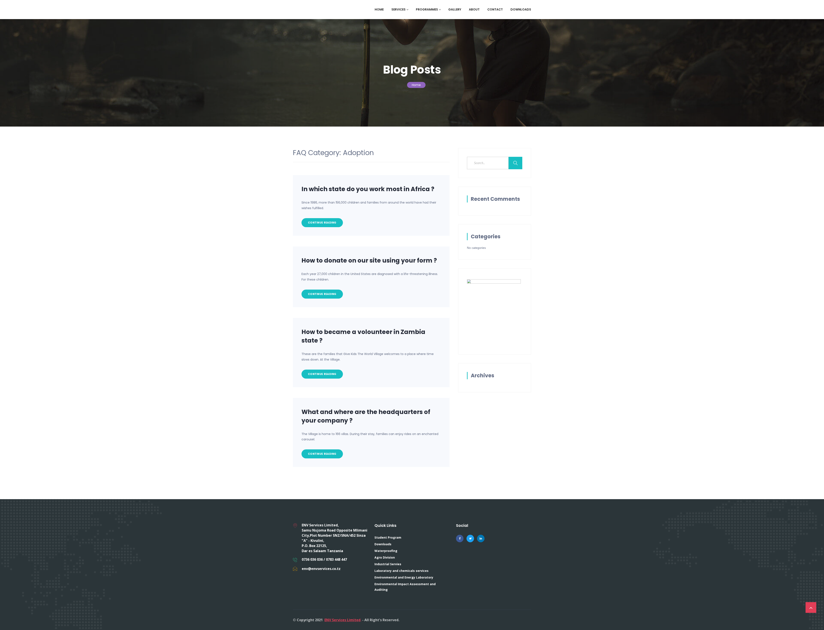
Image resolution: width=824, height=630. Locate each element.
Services (398, 9)
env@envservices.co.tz (321, 568)
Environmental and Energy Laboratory (403, 577)
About (474, 9)
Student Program (387, 537)
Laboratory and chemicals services (401, 571)
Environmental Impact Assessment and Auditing (405, 587)
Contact (495, 9)
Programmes (427, 9)
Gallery (454, 9)
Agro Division (384, 557)
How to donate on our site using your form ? (369, 260)
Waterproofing (385, 551)
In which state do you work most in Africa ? (367, 189)
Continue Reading (322, 222)
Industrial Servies (387, 564)
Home (379, 9)
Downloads (520, 9)
